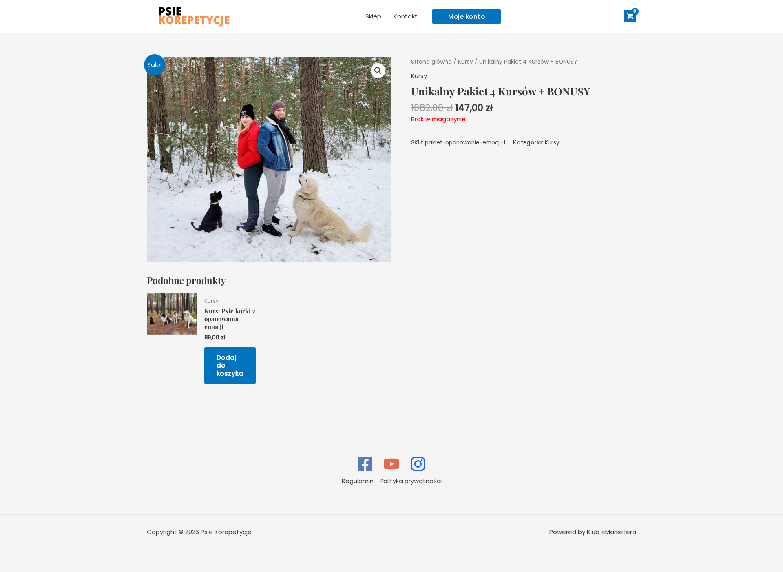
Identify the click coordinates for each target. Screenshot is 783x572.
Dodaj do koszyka (230, 365)
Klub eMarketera (611, 532)
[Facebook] (365, 464)
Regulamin (358, 481)
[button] (466, 16)
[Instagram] (418, 464)
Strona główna (431, 62)
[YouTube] (391, 464)
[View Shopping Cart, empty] (630, 16)
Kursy (465, 62)
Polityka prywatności (411, 481)
